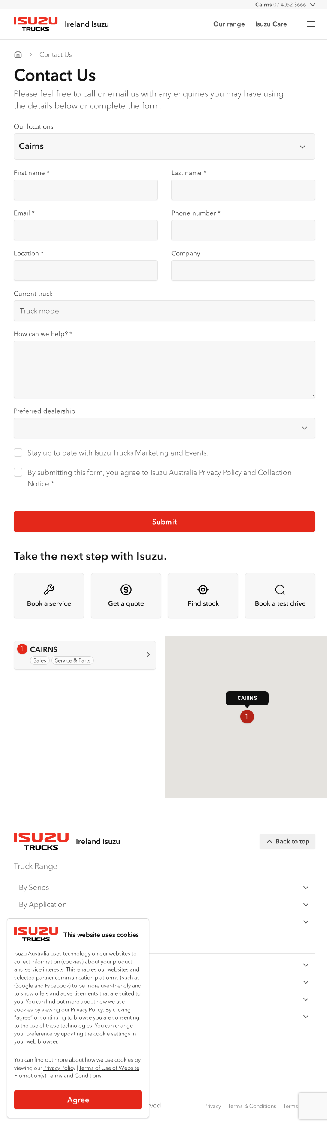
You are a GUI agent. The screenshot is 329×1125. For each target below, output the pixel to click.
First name (32, 172)
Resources (36, 982)
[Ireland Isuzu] (18, 54)
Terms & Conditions (252, 1106)
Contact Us (55, 54)
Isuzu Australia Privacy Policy (196, 472)
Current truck (33, 293)
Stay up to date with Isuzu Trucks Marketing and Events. (117, 452)
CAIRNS (52, 649)
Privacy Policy (59, 1067)
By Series (34, 887)
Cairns (31, 146)
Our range (229, 24)
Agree (78, 1099)
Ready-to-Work (43, 921)
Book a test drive (280, 603)
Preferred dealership (44, 411)
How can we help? (43, 334)
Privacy (212, 1106)
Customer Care (44, 964)
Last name (188, 172)
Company (185, 253)
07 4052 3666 (280, 4)
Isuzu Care (271, 24)
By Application (43, 904)
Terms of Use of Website (109, 1067)
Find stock (203, 603)
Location (29, 253)
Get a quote (126, 603)
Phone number (196, 213)
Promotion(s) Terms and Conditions (58, 1075)
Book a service (49, 603)
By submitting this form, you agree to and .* (159, 478)
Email (24, 213)
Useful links (37, 1016)
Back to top (292, 841)
